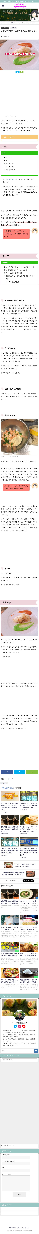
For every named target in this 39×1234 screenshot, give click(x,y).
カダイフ (14, 27)
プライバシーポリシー (24, 1227)
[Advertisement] (19, 95)
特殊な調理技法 (5, 27)
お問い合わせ (12, 1227)
